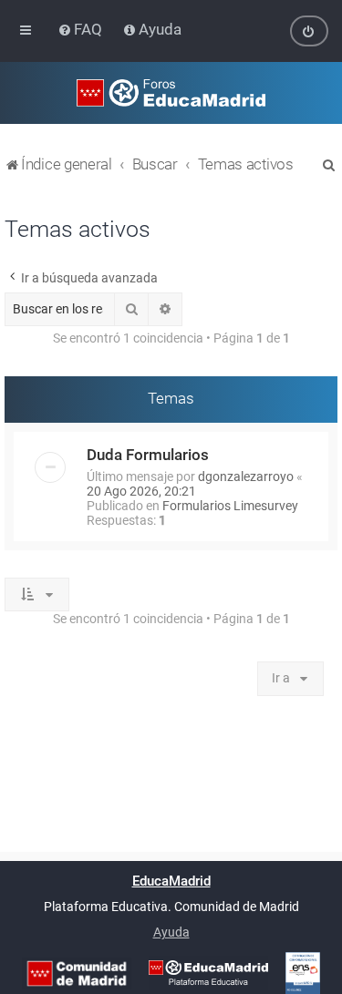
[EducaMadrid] (208, 973)
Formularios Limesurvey (230, 505)
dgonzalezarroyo (246, 476)
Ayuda (171, 932)
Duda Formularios (148, 455)
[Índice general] (170, 93)
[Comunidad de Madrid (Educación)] (76, 973)
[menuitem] (81, 29)
